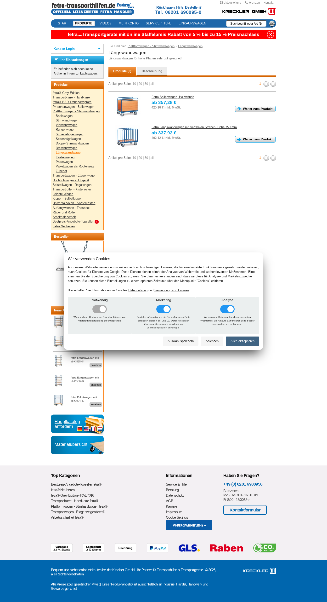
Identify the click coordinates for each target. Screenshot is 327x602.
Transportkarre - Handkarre (71, 97)
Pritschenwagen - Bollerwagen (73, 107)
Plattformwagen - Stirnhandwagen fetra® (79, 506)
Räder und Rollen (64, 212)
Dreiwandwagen (66, 148)
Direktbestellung (230, 2)
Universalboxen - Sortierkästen (74, 203)
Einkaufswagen (192, 23)
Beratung (172, 490)
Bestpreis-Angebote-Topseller (73, 221)
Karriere (171, 506)
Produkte (83, 23)
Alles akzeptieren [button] (242, 341)
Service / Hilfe (158, 23)
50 (146, 84)
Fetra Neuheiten (64, 226)
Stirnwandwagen (67, 120)
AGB (169, 501)
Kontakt (268, 2)
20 (140, 84)
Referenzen (252, 2)
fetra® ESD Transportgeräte (72, 102)
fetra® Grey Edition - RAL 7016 (72, 495)
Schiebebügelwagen (69, 134)
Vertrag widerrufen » (189, 525)
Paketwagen (64, 162)
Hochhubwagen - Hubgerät (71, 180)
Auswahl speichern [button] (181, 341)
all (152, 84)
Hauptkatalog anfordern (67, 424)
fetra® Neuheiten (62, 490)
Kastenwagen (65, 157)
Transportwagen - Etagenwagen (74, 175)
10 (134, 84)
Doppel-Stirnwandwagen (72, 143)
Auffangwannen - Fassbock (71, 208)
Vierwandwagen (66, 125)
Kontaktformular (245, 509)
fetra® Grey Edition (66, 93)
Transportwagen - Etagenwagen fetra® (78, 512)
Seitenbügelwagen (68, 139)
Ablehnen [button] (212, 341)
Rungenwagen (65, 129)
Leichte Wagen (63, 194)
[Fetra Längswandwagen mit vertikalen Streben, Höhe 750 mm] (127, 137)
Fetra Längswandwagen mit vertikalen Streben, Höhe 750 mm (194, 127)
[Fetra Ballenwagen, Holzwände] (127, 107)
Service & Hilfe (176, 484)
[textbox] (246, 23)
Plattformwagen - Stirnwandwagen (76, 111)
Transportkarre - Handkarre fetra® (74, 501)
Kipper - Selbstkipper (67, 198)
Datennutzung (137, 290)
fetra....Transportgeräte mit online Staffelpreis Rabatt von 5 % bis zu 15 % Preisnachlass (163, 34)
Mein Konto (129, 23)
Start (63, 23)
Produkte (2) (122, 71)
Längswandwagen (69, 152)
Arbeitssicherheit (64, 217)
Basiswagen (64, 116)
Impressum (174, 512)
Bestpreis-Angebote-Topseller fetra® (76, 484)
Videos (106, 23)
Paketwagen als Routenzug (75, 166)
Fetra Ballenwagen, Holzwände (173, 97)
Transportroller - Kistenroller (72, 189)
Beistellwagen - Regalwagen (72, 185)
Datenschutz (175, 495)
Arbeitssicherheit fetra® (67, 517)
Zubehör (61, 171)
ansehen (96, 365)
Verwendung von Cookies (171, 290)
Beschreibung (152, 71)
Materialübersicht (71, 444)
